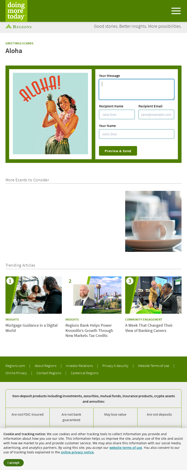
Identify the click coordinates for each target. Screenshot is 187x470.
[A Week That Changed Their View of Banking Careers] (153, 295)
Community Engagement (143, 319)
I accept (14, 462)
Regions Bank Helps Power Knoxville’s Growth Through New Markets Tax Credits (89, 330)
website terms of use (125, 447)
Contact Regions (49, 373)
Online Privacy (16, 373)
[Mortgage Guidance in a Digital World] (33, 295)
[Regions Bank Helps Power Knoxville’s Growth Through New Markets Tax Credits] (93, 295)
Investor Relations (80, 365)
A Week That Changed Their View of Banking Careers (149, 328)
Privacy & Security (115, 365)
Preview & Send (118, 151)
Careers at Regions (84, 373)
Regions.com (15, 365)
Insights (12, 319)
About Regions (46, 365)
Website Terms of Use (154, 365)
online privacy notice (77, 452)
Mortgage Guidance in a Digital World (31, 328)
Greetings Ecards (19, 43)
